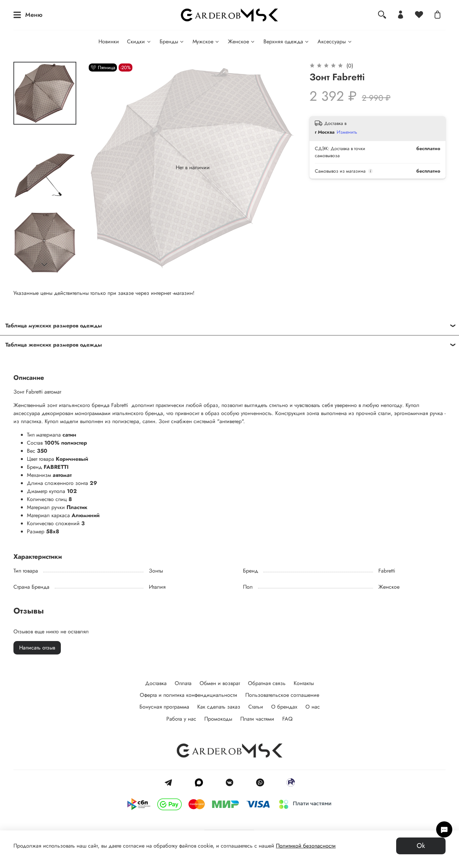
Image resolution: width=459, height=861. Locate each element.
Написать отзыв (37, 647)
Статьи (255, 707)
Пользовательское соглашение (282, 695)
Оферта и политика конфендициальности (188, 695)
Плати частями (257, 719)
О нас (312, 707)
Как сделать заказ (218, 707)
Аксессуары (332, 41)
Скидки (136, 41)
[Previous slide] (100, 168)
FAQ (287, 719)
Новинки (108, 41)
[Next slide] (45, 265)
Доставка (156, 683)
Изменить (347, 132)
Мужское (203, 41)
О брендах (284, 707)
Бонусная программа (164, 707)
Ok (421, 846)
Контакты (304, 683)
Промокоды (218, 719)
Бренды (169, 41)
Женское (238, 41)
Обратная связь (267, 683)
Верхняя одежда (283, 41)
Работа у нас (181, 719)
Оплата (183, 683)
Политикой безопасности (306, 846)
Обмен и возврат (220, 683)
